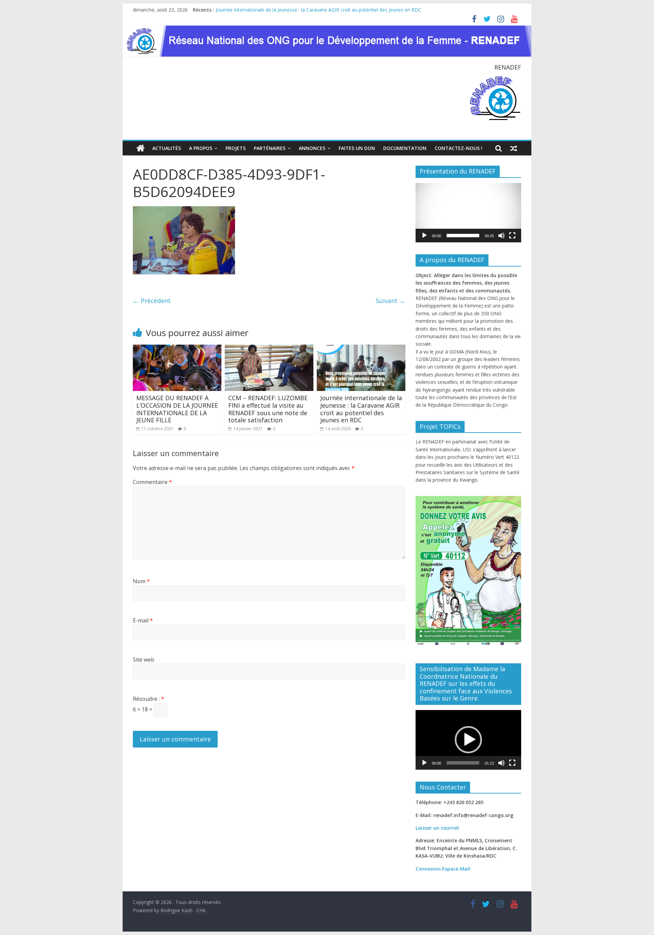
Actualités (166, 148)
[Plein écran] (512, 235)
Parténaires (269, 148)
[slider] (463, 235)
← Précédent (152, 301)
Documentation (404, 148)
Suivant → (390, 301)
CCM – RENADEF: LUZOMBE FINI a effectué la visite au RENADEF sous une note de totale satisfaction (268, 409)
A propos (200, 148)
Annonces (312, 148)
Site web (143, 659)
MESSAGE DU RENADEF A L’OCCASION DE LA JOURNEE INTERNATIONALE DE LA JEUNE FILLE (177, 409)
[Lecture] (424, 235)
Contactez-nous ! (458, 148)
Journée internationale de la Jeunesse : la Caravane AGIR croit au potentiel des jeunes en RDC (318, 9)
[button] (468, 212)
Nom (141, 581)
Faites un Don (357, 148)
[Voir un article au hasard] (513, 148)
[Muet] (501, 235)
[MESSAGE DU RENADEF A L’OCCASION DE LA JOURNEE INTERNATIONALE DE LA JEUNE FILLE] (177, 348)
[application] (468, 212)
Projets (235, 148)
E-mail (143, 620)
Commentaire (152, 482)
